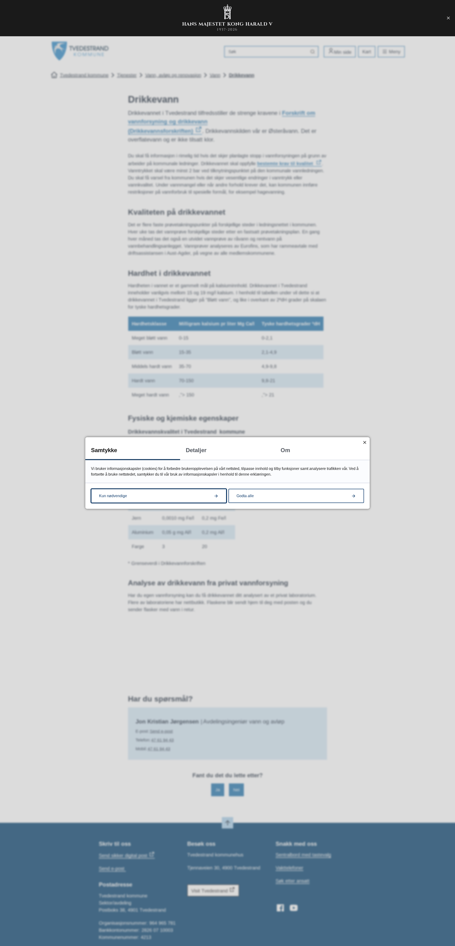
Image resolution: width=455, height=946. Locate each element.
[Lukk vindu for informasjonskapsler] (364, 442)
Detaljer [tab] (196, 450)
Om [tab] (285, 450)
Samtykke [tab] (104, 450)
